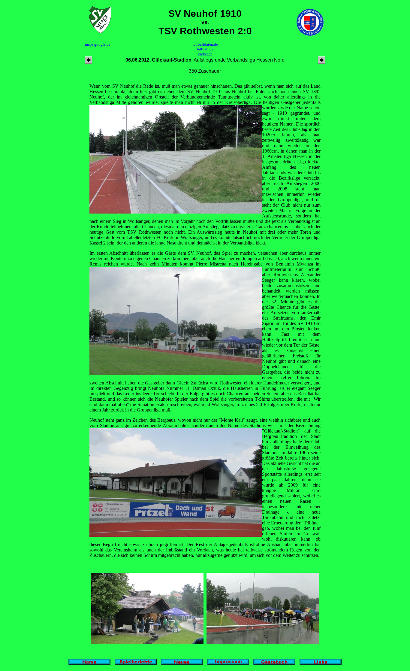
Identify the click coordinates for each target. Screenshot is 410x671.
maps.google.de (97, 44)
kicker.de (205, 54)
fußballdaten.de (205, 44)
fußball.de (205, 49)
